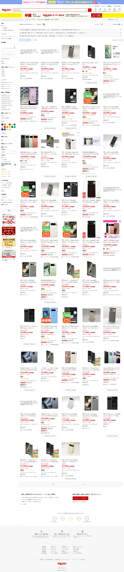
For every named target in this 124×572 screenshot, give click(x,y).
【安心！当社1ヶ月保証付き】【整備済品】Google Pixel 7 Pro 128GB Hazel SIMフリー (49, 108)
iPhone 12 (3, 107)
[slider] (1, 48)
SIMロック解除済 (5, 118)
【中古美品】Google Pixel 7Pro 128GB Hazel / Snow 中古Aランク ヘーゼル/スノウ (70, 154)
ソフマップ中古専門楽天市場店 (112, 340)
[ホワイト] (7, 124)
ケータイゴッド (87, 257)
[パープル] (5, 129)
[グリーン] (12, 127)
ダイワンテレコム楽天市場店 (69, 125)
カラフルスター (46, 380)
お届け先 (3, 149)
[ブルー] (15, 127)
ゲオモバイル (66, 214)
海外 (6, 147)
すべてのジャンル (5, 19)
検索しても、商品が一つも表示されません (32, 501)
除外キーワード (4, 204)
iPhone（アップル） (6, 86)
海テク (23, 338)
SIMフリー (3, 116)
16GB (2, 69)
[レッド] (5, 127)
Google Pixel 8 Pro (5, 97)
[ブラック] (2, 124)
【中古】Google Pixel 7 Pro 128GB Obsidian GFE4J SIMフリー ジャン (29, 108)
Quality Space (46, 166)
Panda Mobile (87, 217)
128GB (3, 71)
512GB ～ (3, 76)
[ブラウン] (10, 124)
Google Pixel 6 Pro (5, 109)
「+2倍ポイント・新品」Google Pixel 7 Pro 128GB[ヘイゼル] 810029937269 (49, 369)
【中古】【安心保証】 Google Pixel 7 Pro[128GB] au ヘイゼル (29, 282)
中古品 (2, 63)
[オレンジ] (7, 127)
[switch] (15, 164)
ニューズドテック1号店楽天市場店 (92, 125)
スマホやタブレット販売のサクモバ (30, 121)
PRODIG (65, 166)
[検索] (90, 10)
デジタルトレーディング (27, 169)
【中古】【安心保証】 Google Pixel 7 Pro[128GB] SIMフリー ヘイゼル (91, 282)
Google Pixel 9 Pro (5, 99)
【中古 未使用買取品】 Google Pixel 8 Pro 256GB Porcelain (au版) (69, 369)
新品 (2, 61)
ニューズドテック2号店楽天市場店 (71, 257)
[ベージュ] (12, 124)
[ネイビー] (2, 129)
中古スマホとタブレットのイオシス (113, 294)
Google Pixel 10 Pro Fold (7, 101)
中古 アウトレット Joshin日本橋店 (71, 382)
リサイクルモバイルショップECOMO (30, 476)
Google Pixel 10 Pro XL (6, 105)
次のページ (85, 484)
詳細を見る (70, 36)
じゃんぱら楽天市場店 (27, 78)
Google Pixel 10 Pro (6, 103)
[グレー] (5, 124)
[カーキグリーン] (15, 124)
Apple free (65, 297)
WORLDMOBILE (88, 79)
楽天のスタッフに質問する (80, 498)
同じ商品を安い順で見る (91, 82)
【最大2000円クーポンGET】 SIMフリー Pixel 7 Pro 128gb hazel (49, 154)
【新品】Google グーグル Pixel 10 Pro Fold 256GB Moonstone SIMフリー (28, 369)
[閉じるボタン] (120, 29)
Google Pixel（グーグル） (7, 82)
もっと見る (23, 504)
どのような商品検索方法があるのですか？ (32, 499)
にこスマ (107, 83)
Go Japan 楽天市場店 (110, 255)
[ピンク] (2, 127)
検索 (9, 54)
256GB (3, 74)
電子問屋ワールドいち (48, 121)
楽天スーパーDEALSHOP (110, 384)
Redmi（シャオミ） (5, 88)
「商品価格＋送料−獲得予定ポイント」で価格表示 (29, 24)
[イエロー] (10, 127)
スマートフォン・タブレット (17, 19)
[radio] (1, 25)
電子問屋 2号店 (46, 433)
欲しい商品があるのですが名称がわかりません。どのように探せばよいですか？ (40, 497)
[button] (118, 6)
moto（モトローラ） (6, 84)
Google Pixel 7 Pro (5, 95)
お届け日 (3, 155)
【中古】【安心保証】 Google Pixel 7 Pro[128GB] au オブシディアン (70, 202)
